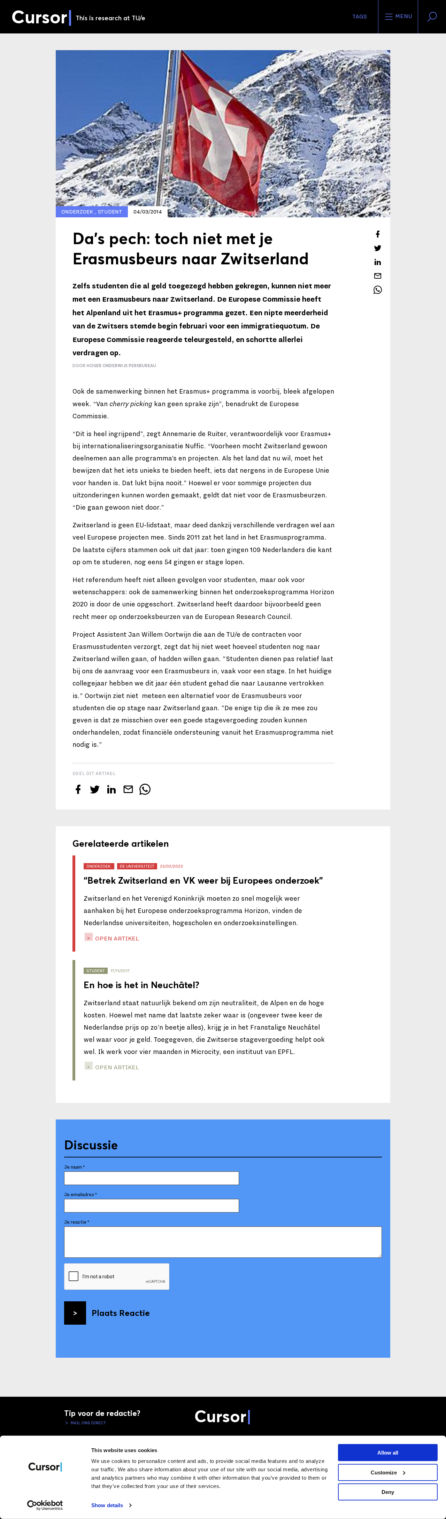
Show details (107, 1505)
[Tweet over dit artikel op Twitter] (378, 248)
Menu (403, 16)
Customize (384, 1472)
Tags (359, 16)
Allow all (387, 1453)
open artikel (116, 938)
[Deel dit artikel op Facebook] (378, 234)
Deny (388, 1492)
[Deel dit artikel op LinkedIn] (378, 262)
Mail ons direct (88, 1422)
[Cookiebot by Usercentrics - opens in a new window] (45, 1505)
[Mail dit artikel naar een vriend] (378, 275)
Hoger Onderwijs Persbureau (121, 365)
